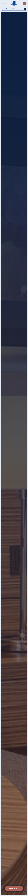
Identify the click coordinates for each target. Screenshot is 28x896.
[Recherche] (7, 3)
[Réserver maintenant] (24, 3)
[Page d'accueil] (14, 3)
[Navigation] (3, 3)
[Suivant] (25, 9)
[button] (22, 885)
